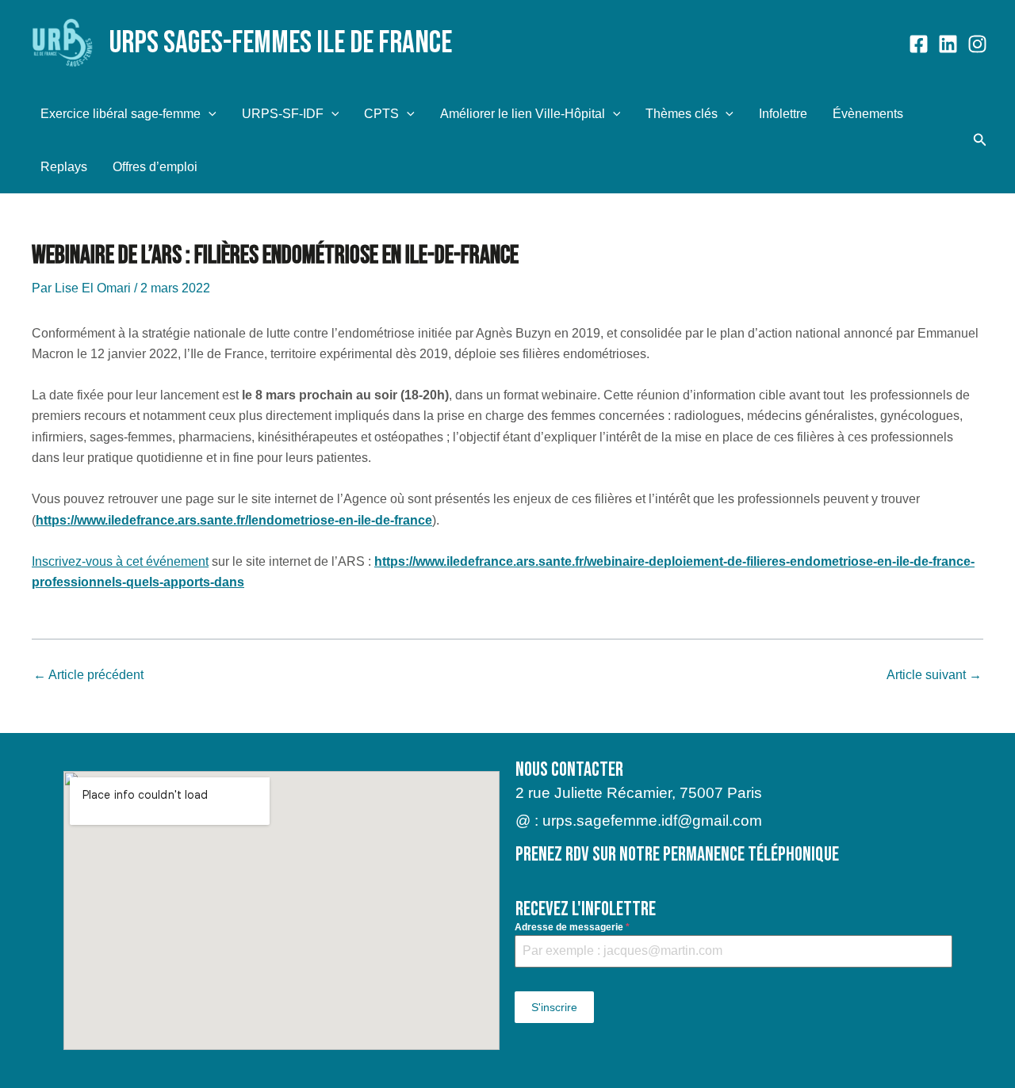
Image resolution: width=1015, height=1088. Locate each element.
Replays (63, 167)
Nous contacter (569, 770)
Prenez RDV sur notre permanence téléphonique (677, 854)
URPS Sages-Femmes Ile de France (280, 43)
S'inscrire (554, 1007)
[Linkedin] (948, 44)
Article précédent (88, 675)
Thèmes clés (681, 113)
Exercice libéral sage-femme (120, 113)
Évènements (868, 113)
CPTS (381, 113)
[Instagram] (977, 44)
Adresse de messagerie (572, 927)
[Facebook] (919, 44)
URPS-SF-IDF (283, 113)
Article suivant (934, 675)
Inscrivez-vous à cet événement (120, 561)
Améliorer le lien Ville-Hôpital (522, 113)
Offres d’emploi (155, 167)
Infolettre (783, 113)
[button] (208, 113)
